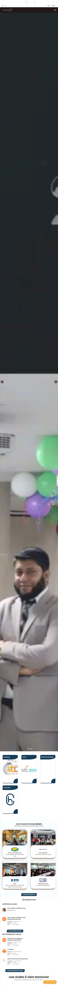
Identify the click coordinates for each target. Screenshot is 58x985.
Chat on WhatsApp (50, 982)
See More (10, 390)
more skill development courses (15, 970)
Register (54, 5)
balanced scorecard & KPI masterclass (17, 958)
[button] (28, 748)
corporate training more (29, 894)
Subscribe (20, 390)
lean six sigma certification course (16, 908)
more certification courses (15, 930)
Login (48, 5)
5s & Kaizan (10, 949)
